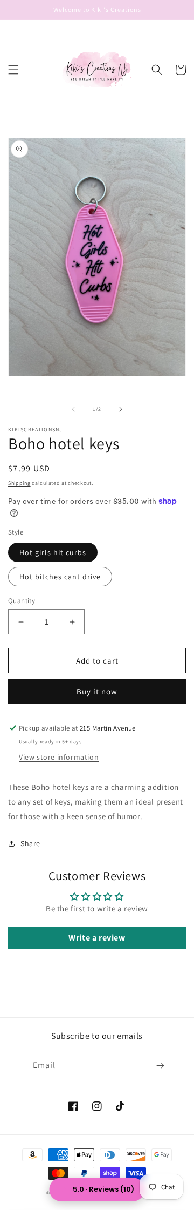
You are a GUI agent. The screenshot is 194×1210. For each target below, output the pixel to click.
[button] (13, 70)
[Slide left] (73, 409)
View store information (59, 757)
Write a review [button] (96, 937)
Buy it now (97, 691)
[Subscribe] (160, 1065)
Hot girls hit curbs (52, 552)
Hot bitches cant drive (60, 577)
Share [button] (30, 843)
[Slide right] (121, 409)
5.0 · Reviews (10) (103, 1189)
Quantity (21, 600)
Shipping (19, 482)
